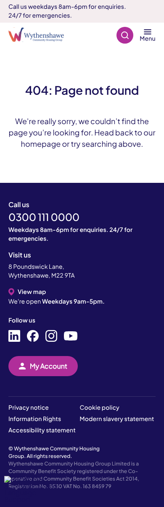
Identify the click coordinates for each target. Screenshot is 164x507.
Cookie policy (99, 407)
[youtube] (70, 336)
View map (32, 292)
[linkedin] (14, 336)
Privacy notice (28, 407)
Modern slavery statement (117, 419)
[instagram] (51, 336)
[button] (33, 489)
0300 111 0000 (43, 217)
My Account (48, 365)
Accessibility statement (42, 430)
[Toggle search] (124, 35)
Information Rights (34, 419)
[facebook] (33, 336)
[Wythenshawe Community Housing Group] (40, 35)
